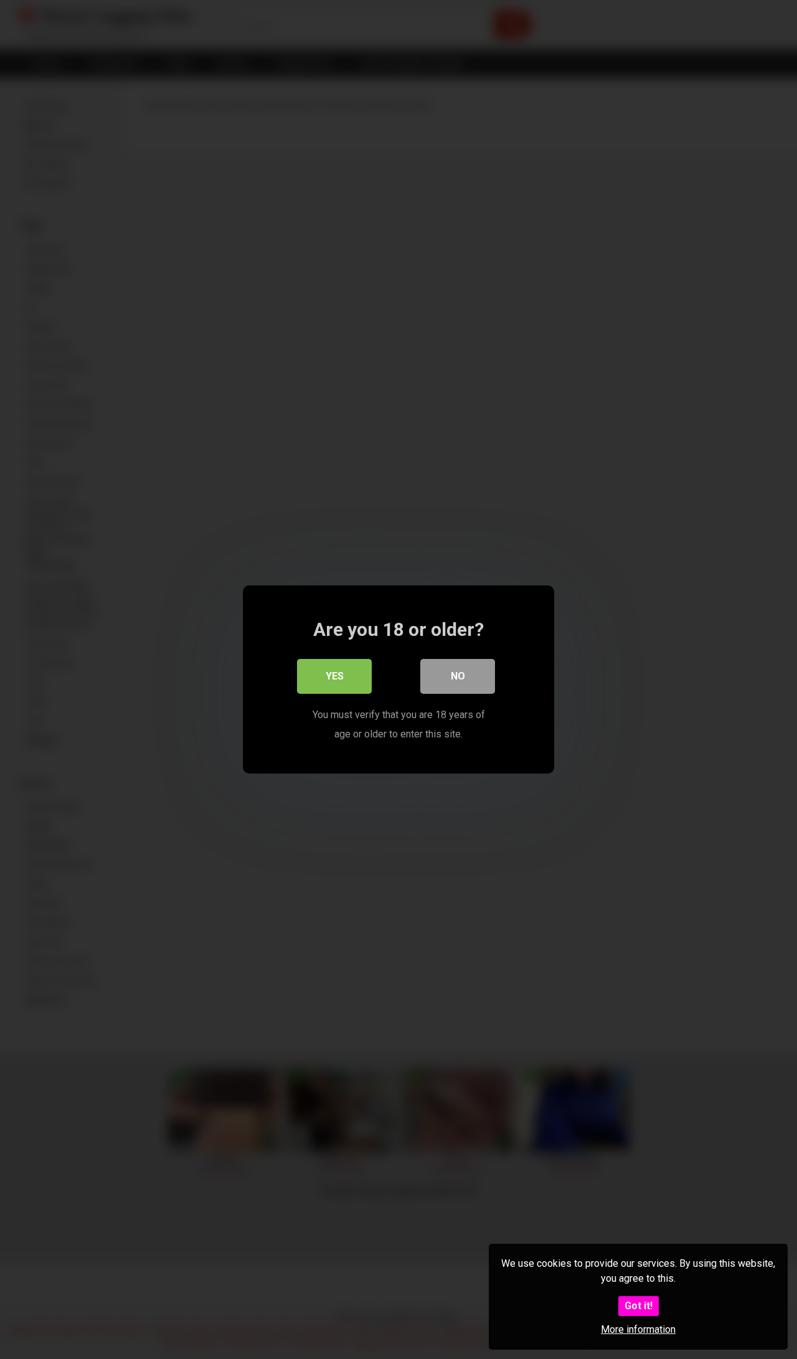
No (458, 676)
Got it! (639, 1306)
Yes (335, 676)
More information (638, 1329)
